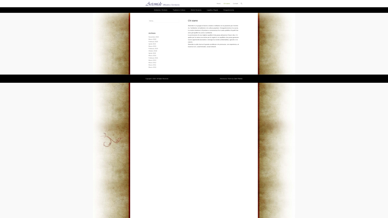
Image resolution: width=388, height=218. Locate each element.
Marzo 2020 (152, 39)
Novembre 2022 (154, 37)
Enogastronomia (229, 10)
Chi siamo (227, 3)
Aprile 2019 (152, 44)
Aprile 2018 (152, 53)
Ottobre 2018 (153, 51)
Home (219, 3)
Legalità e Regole (212, 10)
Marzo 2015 (152, 55)
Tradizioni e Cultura (179, 10)
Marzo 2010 (152, 67)
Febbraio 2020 (153, 41)
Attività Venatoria (196, 10)
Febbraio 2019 (153, 48)
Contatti (235, 3)
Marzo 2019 (152, 46)
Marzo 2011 (152, 65)
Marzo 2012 (152, 62)
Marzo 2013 (152, 60)
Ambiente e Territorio (160, 10)
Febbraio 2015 (153, 58)
